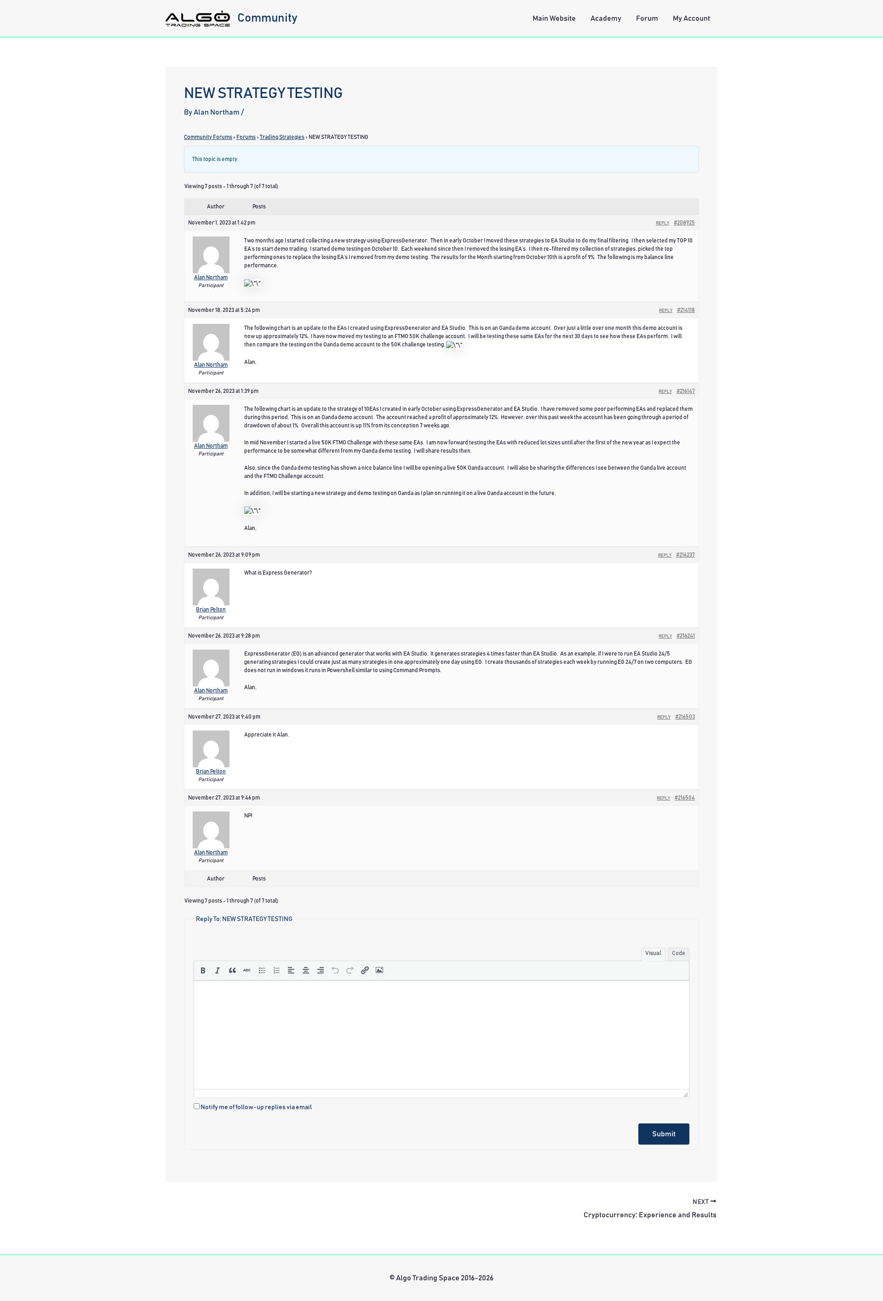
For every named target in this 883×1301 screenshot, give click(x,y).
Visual (653, 953)
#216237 (685, 555)
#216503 (685, 717)
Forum (647, 18)
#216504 (685, 797)
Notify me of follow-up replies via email (256, 1107)
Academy (606, 18)
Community (267, 18)
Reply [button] (662, 223)
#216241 (686, 636)
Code (678, 953)
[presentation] (203, 970)
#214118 (686, 310)
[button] (202, 970)
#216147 (686, 391)
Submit (664, 1134)
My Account (691, 18)
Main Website (554, 18)
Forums (246, 137)
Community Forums (208, 137)
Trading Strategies (282, 137)
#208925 (684, 222)
